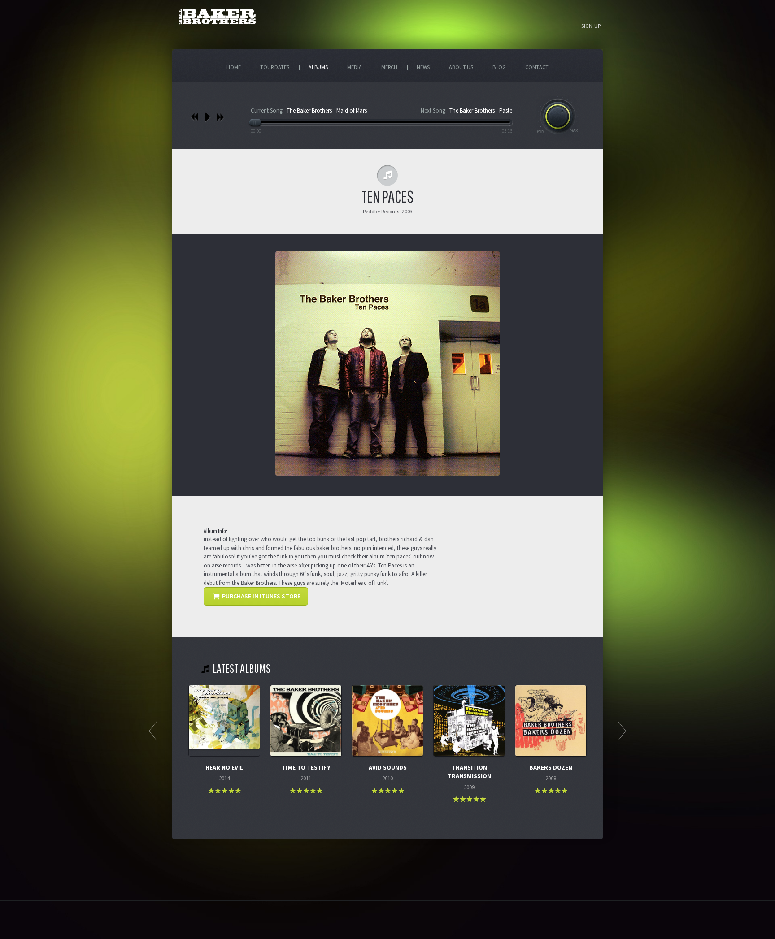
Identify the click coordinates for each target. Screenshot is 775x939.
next (220, 117)
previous (194, 117)
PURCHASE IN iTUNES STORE (260, 596)
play (207, 117)
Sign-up (591, 26)
